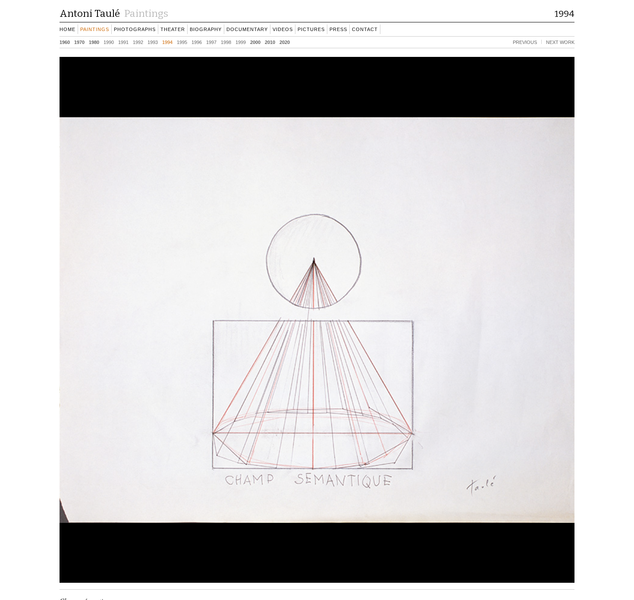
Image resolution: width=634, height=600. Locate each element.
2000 (255, 42)
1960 (65, 42)
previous (525, 42)
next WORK (560, 42)
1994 (167, 42)
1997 (211, 42)
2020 (284, 42)
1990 (109, 42)
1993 (153, 42)
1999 (240, 42)
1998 (226, 42)
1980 (94, 42)
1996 (196, 42)
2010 (270, 42)
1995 (182, 42)
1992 (138, 42)
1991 (123, 42)
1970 (79, 42)
